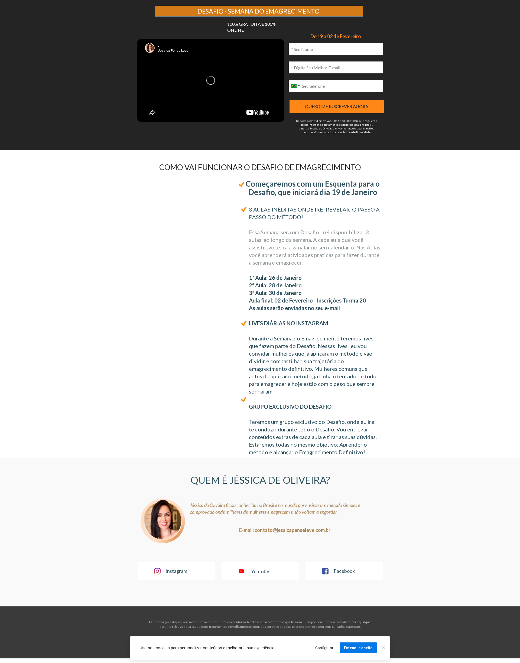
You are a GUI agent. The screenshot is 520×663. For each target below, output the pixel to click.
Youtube (260, 571)
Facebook (344, 571)
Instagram (176, 571)
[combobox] (295, 86)
